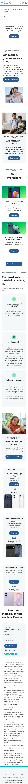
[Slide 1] (13, 660)
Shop (5, 769)
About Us (5, 771)
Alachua (19, 9)
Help (22, 769)
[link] (2, 2)
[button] (20, 3)
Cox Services (5, 9)
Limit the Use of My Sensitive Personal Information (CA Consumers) (14, 778)
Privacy (22, 774)
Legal (13, 774)
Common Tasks (13, 769)
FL (13, 9)
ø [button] (13, 28)
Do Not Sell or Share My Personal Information (14, 780)
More (13, 771)
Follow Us (5, 774)
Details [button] (14, 489)
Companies (21, 771)
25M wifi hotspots (15, 315)
